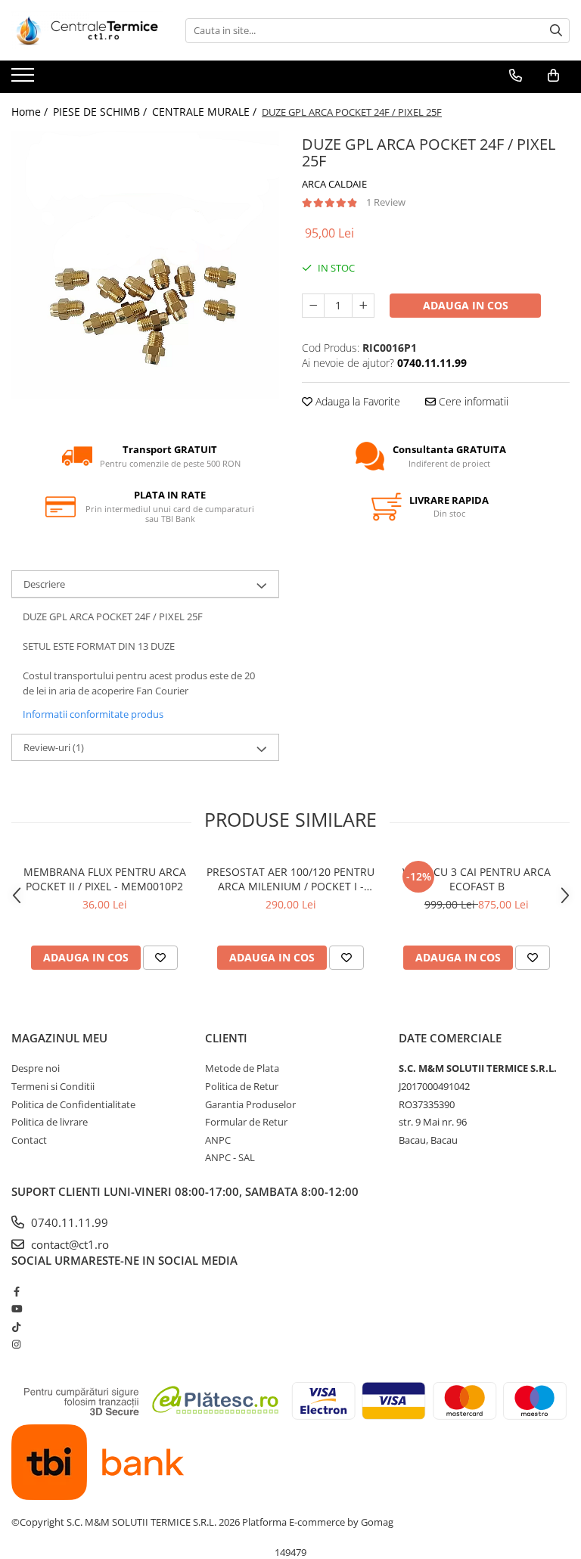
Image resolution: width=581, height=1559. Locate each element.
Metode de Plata (242, 1068)
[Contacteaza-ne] (516, 76)
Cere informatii (472, 401)
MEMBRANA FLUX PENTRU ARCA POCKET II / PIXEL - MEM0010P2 (104, 879)
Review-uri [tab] (53, 747)
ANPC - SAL (230, 1157)
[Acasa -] (87, 30)
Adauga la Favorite (356, 401)
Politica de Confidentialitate (73, 1104)
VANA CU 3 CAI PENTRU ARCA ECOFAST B (476, 879)
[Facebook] (16, 1291)
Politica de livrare (49, 1122)
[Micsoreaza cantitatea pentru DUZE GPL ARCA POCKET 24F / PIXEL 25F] (313, 305)
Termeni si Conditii (53, 1086)
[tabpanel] (145, 265)
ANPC (218, 1140)
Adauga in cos (465, 305)
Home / (31, 111)
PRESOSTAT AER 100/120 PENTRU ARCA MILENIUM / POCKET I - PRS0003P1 (290, 879)
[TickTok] (16, 1327)
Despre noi (35, 1068)
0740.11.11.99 (68, 1222)
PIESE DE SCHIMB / (101, 111)
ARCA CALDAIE (334, 184)
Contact (29, 1140)
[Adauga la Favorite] (160, 958)
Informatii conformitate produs (93, 714)
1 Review (385, 202)
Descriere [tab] (44, 584)
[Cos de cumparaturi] (553, 76)
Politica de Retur (241, 1086)
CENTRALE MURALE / (205, 111)
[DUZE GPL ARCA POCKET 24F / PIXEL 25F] (145, 265)
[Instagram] (16, 1344)
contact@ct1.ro (68, 1244)
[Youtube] (16, 1308)
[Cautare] (556, 30)
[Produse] (24, 79)
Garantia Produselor (250, 1104)
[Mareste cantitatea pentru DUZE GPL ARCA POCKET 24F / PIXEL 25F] (363, 305)
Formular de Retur (246, 1122)
